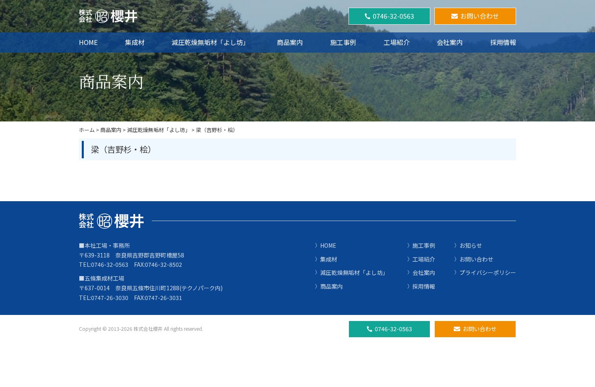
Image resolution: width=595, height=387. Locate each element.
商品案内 (290, 42)
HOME (88, 42)
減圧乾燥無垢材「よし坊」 (210, 42)
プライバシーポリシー (487, 272)
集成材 (134, 42)
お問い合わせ (479, 16)
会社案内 (450, 42)
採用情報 (503, 42)
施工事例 (343, 42)
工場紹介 (397, 42)
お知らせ (470, 245)
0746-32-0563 (393, 16)
